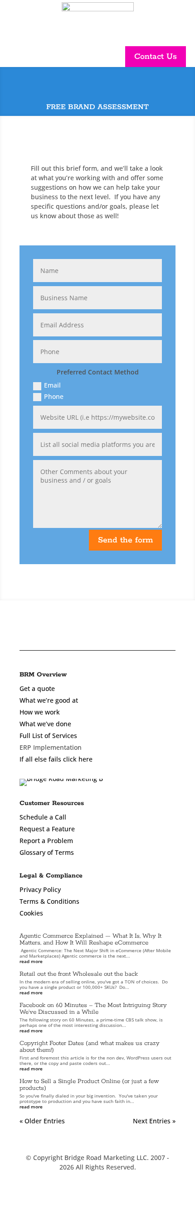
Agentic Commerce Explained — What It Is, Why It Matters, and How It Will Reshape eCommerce (90, 939)
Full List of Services (48, 735)
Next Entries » (154, 1121)
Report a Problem (46, 840)
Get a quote (37, 688)
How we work (40, 712)
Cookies (31, 913)
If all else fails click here (56, 759)
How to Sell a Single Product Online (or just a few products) (89, 1085)
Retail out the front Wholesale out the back (79, 974)
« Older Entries (42, 1121)
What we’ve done (45, 723)
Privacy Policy (40, 889)
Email (52, 385)
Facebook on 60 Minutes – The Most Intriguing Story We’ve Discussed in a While (93, 1009)
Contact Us (155, 57)
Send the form (125, 540)
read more (31, 961)
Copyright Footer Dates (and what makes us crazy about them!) (90, 1047)
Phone (53, 396)
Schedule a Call (43, 817)
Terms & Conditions (49, 901)
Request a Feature (47, 829)
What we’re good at (49, 700)
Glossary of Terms (47, 852)
